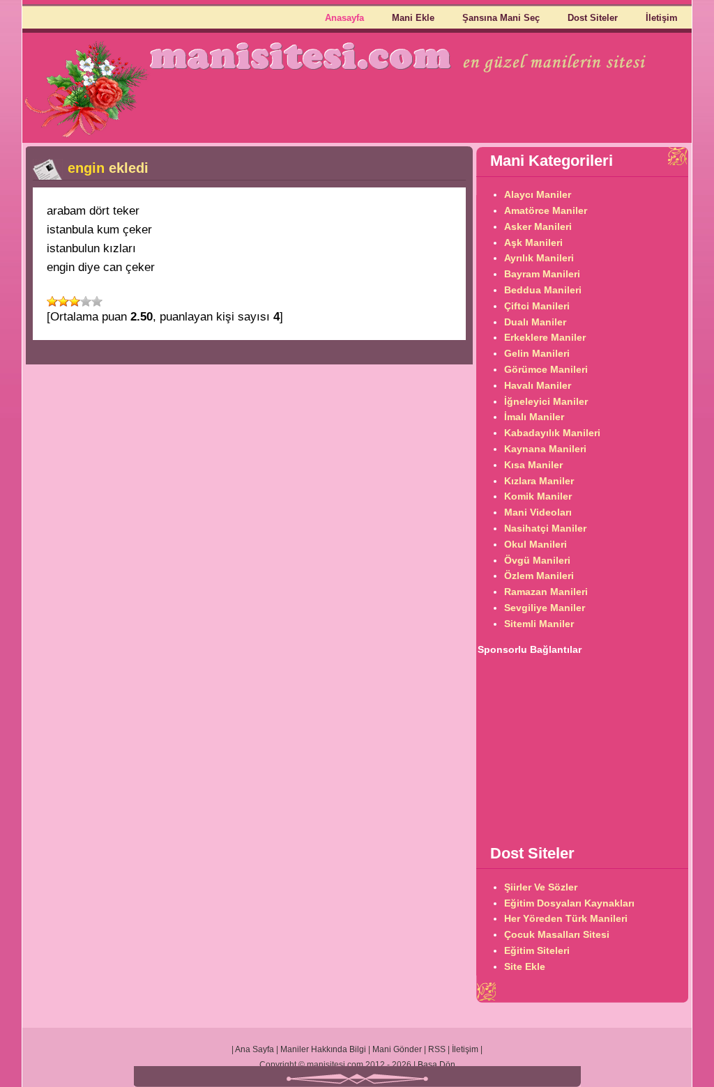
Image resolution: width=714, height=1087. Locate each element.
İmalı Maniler (534, 416)
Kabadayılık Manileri (552, 432)
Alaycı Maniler (537, 194)
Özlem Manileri (539, 575)
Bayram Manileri (542, 273)
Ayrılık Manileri (539, 257)
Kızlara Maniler (539, 480)
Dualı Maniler (535, 321)
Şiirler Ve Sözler (540, 887)
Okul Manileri (535, 544)
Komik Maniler (538, 496)
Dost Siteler (593, 18)
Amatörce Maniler (545, 210)
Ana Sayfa (254, 1049)
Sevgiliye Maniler (544, 607)
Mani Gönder (397, 1049)
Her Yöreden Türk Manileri (566, 918)
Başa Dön (436, 1065)
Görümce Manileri (546, 369)
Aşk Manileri (533, 242)
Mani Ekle (413, 18)
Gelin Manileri (537, 353)
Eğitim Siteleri (537, 950)
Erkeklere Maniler (545, 337)
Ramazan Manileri (546, 591)
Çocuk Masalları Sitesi (556, 934)
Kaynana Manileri (545, 448)
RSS (437, 1049)
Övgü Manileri (537, 560)
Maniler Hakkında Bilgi (323, 1049)
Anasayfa (344, 18)
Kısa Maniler (533, 464)
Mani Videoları (538, 512)
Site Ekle (524, 966)
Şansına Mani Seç (501, 18)
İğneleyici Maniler (546, 401)
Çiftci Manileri (537, 305)
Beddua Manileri (543, 289)
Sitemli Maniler (539, 623)
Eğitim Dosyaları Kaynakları (569, 903)
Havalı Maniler (537, 385)
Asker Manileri (538, 226)
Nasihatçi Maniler (545, 528)
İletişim (662, 18)
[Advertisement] (582, 745)
